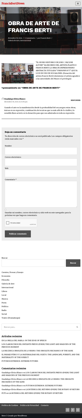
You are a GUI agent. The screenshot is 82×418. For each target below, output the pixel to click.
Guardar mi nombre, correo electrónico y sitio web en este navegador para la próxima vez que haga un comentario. (38, 214)
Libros (4, 291)
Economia (6, 276)
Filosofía (5, 280)
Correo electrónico (13, 157)
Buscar (5, 258)
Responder (75, 100)
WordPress (22, 416)
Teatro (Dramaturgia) (11, 318)
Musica (5, 299)
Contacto (45, 405)
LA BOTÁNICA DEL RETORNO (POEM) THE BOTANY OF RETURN (52, 389)
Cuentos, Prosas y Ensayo (12, 272)
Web (6, 168)
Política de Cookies (10, 405)
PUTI (4, 393)
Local (4, 295)
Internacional (25, 40)
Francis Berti (45, 38)
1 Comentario (30, 38)
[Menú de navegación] (77, 3)
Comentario (11, 179)
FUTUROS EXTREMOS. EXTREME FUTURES (20, 361)
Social (4, 314)
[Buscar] (77, 327)
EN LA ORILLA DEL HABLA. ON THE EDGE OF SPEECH (24, 340)
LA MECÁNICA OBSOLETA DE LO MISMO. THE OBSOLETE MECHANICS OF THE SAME (37, 351)
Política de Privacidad (29, 405)
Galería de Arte (13, 40)
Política (5, 306)
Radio (4, 310)
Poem (4, 303)
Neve (4, 416)
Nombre (8, 146)
